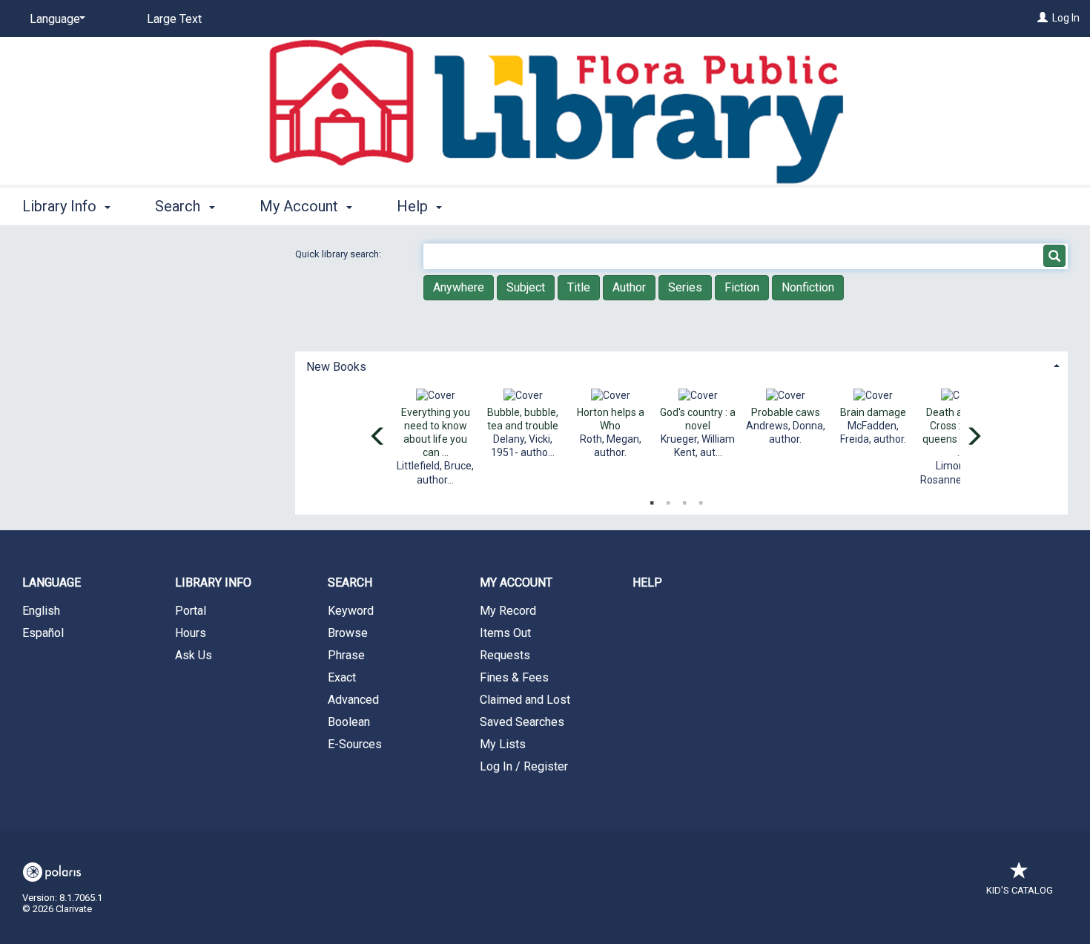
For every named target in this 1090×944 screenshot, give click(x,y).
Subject (525, 287)
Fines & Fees (514, 677)
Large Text (174, 19)
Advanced (353, 700)
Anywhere (458, 287)
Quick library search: (339, 254)
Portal (190, 611)
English (41, 611)
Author (629, 287)
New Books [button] (336, 367)
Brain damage (873, 412)
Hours (190, 633)
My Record (508, 611)
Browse (348, 633)
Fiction (741, 287)
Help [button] (414, 206)
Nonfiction (808, 287)
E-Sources (355, 744)
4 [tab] (700, 499)
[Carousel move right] (973, 437)
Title (578, 287)
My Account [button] (301, 206)
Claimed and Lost (525, 700)
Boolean (349, 722)
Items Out (505, 633)
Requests (505, 655)
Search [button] (179, 206)
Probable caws (785, 412)
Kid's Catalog (1019, 890)
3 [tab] (684, 499)
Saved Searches (522, 722)
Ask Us (193, 655)
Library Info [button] (61, 206)
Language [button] (51, 582)
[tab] (681, 365)
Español (43, 633)
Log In (1066, 18)
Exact (342, 677)
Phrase (346, 655)
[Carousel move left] (378, 437)
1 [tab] (651, 499)
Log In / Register (524, 766)
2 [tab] (668, 499)
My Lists (503, 744)
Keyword (351, 611)
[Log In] (1042, 18)
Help (647, 582)
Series (685, 287)
